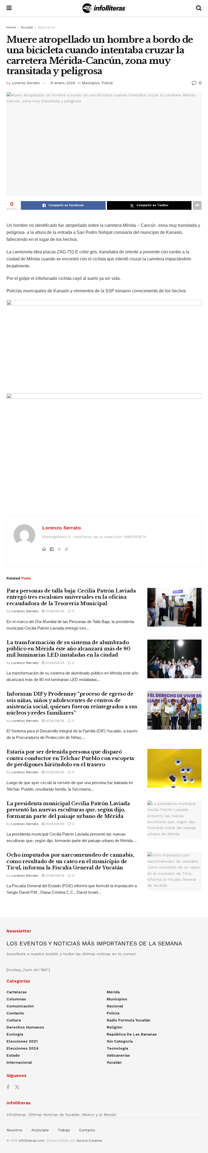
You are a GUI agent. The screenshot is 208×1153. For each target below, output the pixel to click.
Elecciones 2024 (22, 1048)
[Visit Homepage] (104, 8)
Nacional (115, 1006)
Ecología (14, 1034)
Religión (114, 1027)
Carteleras (16, 992)
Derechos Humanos (25, 1027)
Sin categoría (120, 1041)
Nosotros (14, 1130)
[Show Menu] (9, 8)
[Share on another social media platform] (197, 205)
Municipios (46, 27)
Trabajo (64, 1130)
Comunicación (20, 1006)
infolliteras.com (31, 1140)
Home (11, 27)
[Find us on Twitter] (17, 1087)
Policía (107, 83)
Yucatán (27, 27)
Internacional (19, 1062)
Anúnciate (40, 1130)
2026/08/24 (54, 824)
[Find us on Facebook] (7, 1087)
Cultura (13, 1020)
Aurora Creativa (89, 1140)
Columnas (16, 999)
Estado (13, 1055)
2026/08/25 (54, 611)
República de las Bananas (132, 1034)
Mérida (113, 992)
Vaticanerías (118, 1055)
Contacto (15, 1013)
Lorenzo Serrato (26, 83)
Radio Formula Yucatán (128, 1020)
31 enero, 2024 (62, 83)
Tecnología (117, 1048)
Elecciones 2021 (22, 1041)
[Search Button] (199, 8)
